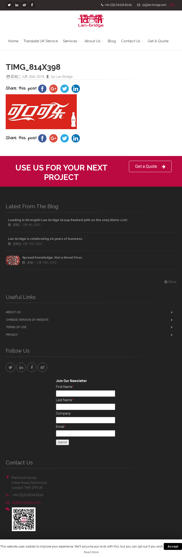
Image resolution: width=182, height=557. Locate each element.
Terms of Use (16, 327)
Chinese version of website (27, 319)
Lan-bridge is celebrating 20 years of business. (45, 239)
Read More (91, 552)
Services (70, 41)
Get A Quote (158, 41)
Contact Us (130, 41)
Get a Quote (146, 166)
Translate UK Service (40, 41)
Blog (112, 41)
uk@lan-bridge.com (26, 502)
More (172, 282)
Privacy (12, 334)
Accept (173, 546)
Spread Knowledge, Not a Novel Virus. (52, 257)
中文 (172, 5)
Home (13, 41)
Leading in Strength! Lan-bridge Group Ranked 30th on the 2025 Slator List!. (68, 220)
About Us (92, 41)
